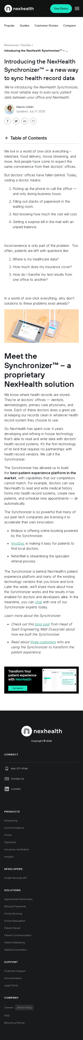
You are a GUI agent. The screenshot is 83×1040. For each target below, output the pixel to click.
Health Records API (15, 877)
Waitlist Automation (15, 949)
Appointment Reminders (18, 899)
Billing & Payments (15, 906)
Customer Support (15, 970)
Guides (26, 45)
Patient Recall (12, 928)
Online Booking (13, 913)
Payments (10, 842)
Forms (7, 835)
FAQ (6, 1015)
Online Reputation (14, 920)
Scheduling (10, 820)
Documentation (13, 978)
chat (38, 602)
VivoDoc (18, 543)
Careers (17, 1007)
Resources (11, 45)
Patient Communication (17, 935)
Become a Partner (14, 1022)
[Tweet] (16, 122)
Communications (14, 827)
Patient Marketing (14, 942)
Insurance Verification (16, 849)
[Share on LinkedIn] (24, 122)
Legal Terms (11, 985)
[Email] (33, 122)
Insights (8, 856)
